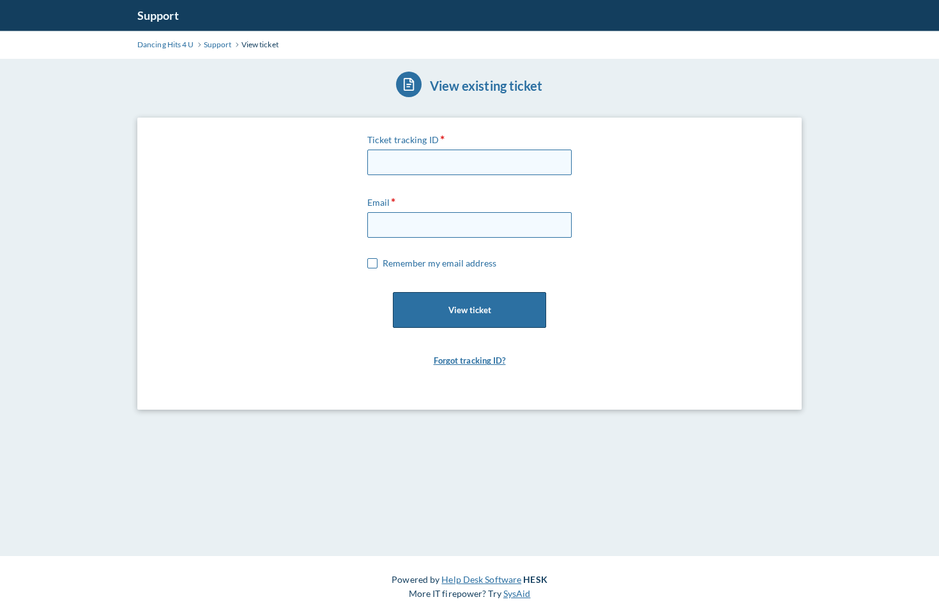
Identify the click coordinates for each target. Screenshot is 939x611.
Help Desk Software (481, 579)
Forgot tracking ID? (470, 360)
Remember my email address (439, 263)
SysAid (517, 593)
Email (378, 202)
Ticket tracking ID (403, 139)
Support (158, 15)
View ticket (469, 310)
